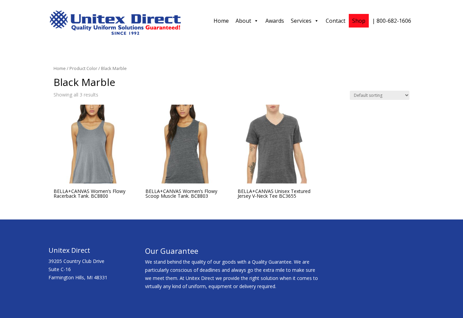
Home (221, 20)
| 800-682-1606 (391, 20)
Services (301, 20)
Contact (335, 20)
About (243, 20)
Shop (358, 20)
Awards (274, 20)
